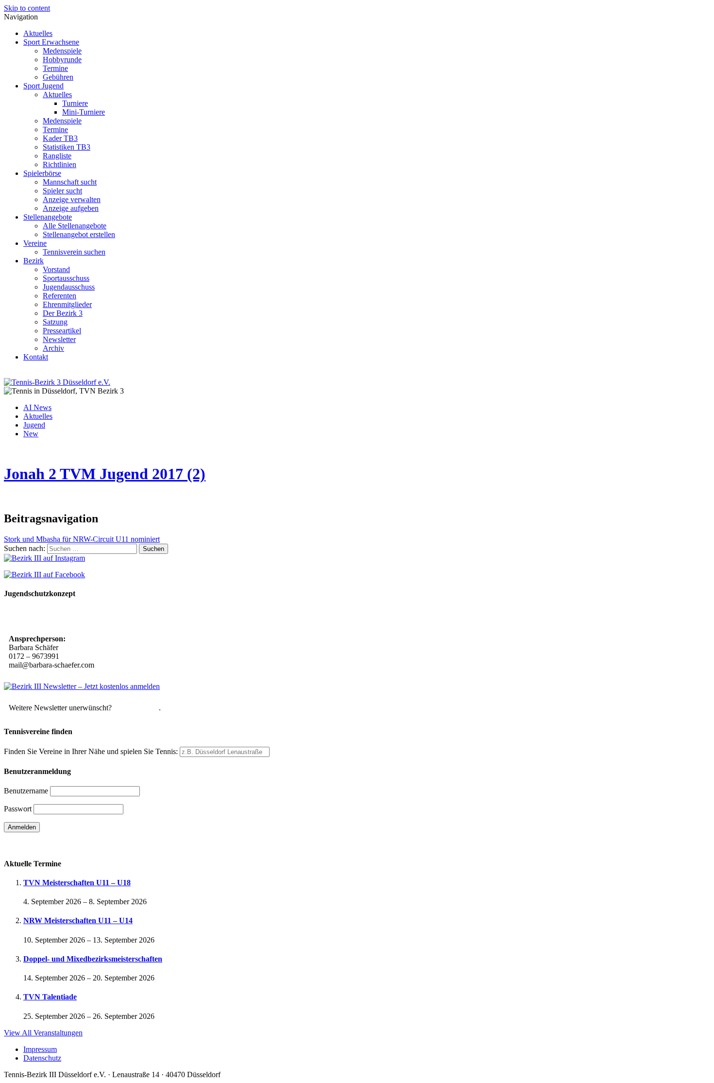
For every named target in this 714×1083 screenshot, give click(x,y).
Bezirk (33, 261)
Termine (55, 68)
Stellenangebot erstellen (79, 234)
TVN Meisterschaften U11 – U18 (77, 882)
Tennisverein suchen (74, 252)
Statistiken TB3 (66, 147)
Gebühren (58, 77)
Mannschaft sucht (70, 182)
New (30, 434)
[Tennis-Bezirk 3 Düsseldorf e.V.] (57, 382)
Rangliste (57, 156)
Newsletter (59, 339)
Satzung (55, 322)
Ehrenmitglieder (67, 304)
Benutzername (26, 791)
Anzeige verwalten (72, 199)
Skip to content (27, 8)
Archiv (53, 348)
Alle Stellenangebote (74, 226)
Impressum (40, 1049)
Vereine (35, 243)
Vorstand (56, 269)
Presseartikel (62, 331)
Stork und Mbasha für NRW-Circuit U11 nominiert (82, 539)
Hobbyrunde (62, 59)
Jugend (34, 425)
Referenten (59, 296)
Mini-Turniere (83, 112)
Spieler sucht (62, 191)
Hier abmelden (136, 708)
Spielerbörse (42, 173)
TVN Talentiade (50, 997)
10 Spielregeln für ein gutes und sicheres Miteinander (96, 617)
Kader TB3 (60, 138)
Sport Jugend (43, 86)
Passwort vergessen (34, 844)
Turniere (75, 103)
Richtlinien (59, 164)
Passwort (18, 809)
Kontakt (35, 357)
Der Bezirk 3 (63, 313)
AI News (37, 407)
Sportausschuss (66, 278)
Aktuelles (37, 33)
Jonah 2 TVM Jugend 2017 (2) (104, 473)
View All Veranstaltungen (43, 1033)
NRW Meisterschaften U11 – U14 (78, 920)
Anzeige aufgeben (71, 208)
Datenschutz (42, 1058)
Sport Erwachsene (51, 42)
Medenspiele (62, 51)
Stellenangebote (47, 217)
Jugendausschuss (69, 287)
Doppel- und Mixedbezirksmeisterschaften (92, 959)
